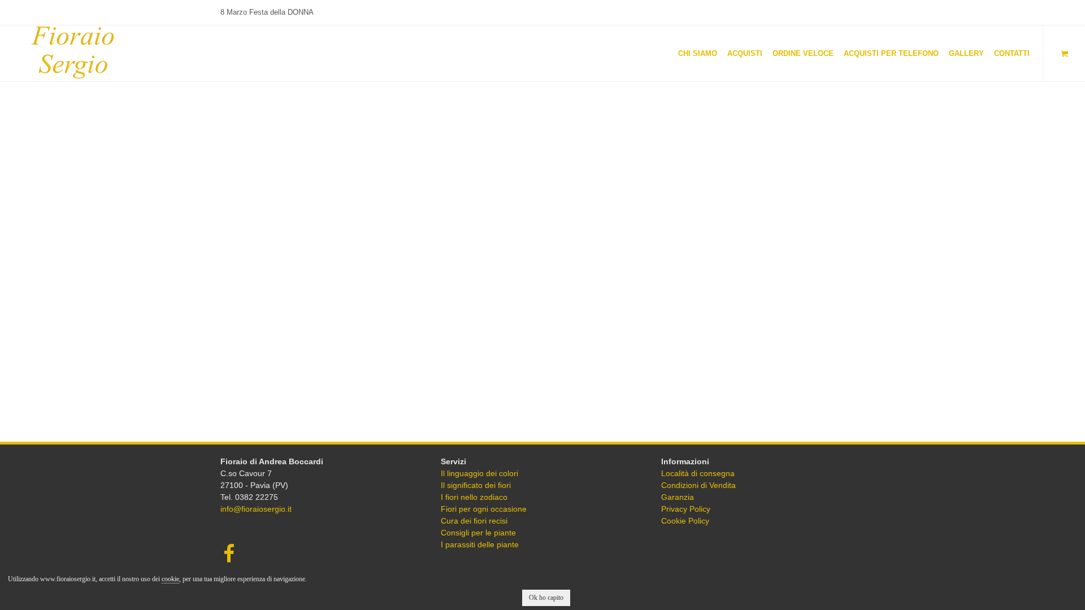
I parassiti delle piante (480, 544)
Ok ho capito (546, 598)
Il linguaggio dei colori (479, 473)
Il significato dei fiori (476, 485)
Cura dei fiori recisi (474, 520)
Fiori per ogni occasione (484, 508)
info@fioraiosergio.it (256, 508)
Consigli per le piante (478, 532)
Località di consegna (698, 473)
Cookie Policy (685, 520)
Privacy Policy (685, 508)
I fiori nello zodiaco (474, 497)
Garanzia (677, 497)
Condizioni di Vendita (698, 485)
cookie (170, 579)
